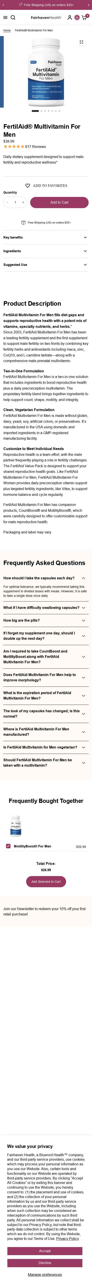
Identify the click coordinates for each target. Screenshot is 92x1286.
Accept (45, 1251)
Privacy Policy (67, 1239)
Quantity (10, 192)
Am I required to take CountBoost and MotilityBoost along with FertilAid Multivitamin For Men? (35, 656)
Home (7, 30)
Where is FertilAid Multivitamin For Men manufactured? (36, 731)
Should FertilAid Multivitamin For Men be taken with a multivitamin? (37, 762)
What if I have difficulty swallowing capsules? (41, 608)
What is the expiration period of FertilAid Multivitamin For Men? (37, 695)
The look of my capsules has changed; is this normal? (41, 713)
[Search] (13, 17)
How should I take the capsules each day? (39, 578)
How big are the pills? (21, 620)
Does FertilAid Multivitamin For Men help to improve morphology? (39, 677)
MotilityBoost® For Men (32, 846)
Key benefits (13, 237)
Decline (45, 1263)
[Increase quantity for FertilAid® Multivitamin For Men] (23, 202)
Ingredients (12, 251)
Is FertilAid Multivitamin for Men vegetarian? (40, 747)
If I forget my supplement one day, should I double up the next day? (39, 635)
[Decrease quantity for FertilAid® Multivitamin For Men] (7, 202)
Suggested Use (15, 265)
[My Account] (69, 17)
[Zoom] (81, 42)
